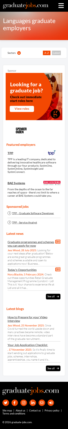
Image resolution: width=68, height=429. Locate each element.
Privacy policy (52, 410)
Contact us (35, 410)
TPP (10, 153)
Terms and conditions (13, 413)
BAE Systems (16, 183)
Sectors (12, 52)
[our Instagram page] (23, 403)
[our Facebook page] (15, 403)
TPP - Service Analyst (24, 222)
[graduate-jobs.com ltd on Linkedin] (32, 403)
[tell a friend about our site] (42, 403)
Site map (7, 410)
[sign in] (51, 403)
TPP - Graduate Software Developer (33, 213)
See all (51, 296)
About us (20, 410)
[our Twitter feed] (5, 403)
